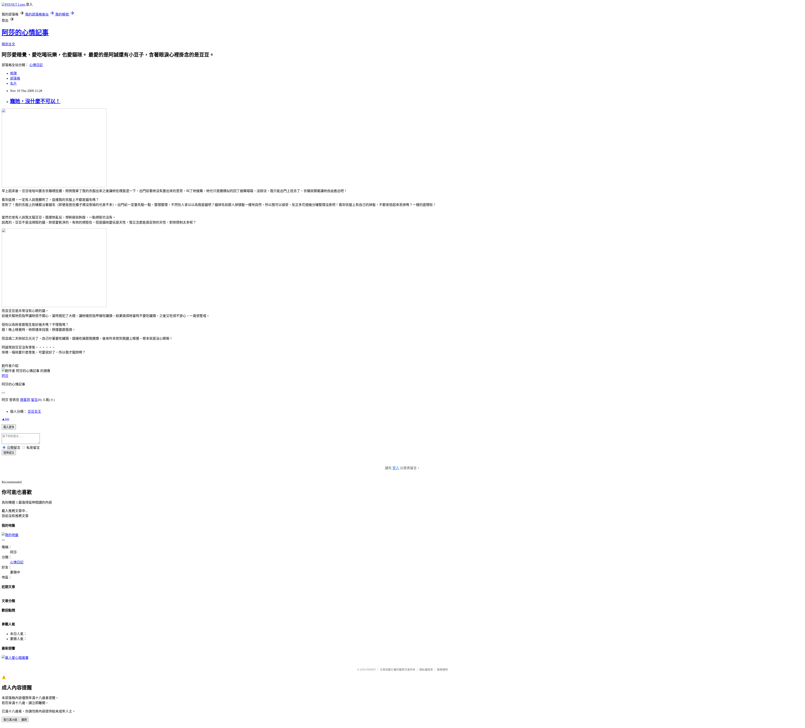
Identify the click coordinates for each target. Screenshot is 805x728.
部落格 (15, 78)
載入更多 (8, 427)
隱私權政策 (426, 669)
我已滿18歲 (10, 719)
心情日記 (36, 65)
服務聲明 (442, 669)
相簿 (13, 73)
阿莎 (5, 376)
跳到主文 (8, 44)
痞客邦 (25, 400)
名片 (13, 83)
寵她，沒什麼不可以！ (35, 101)
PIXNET (371, 669)
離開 (24, 719)
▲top (5, 419)
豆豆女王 (34, 411)
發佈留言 (8, 452)
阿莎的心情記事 (25, 32)
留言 (34, 400)
